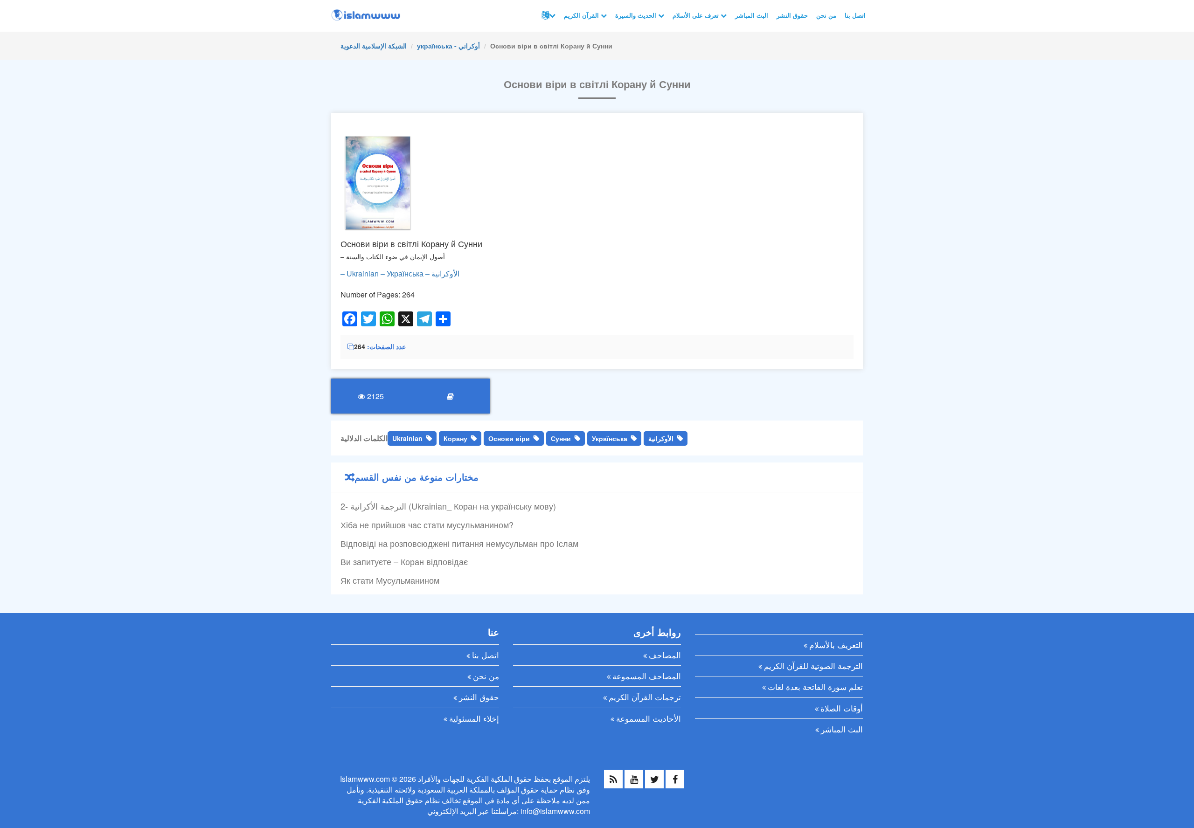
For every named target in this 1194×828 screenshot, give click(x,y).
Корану (455, 438)
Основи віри (509, 438)
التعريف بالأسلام (836, 644)
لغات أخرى (547, 15)
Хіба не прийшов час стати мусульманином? (427, 524)
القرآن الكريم (582, 15)
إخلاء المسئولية (474, 718)
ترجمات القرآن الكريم (645, 697)
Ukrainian (407, 438)
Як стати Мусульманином (389, 580)
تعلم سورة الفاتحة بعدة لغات (815, 686)
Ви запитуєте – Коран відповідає (404, 561)
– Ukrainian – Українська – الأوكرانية (399, 273)
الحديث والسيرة (636, 15)
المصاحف (665, 655)
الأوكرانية (660, 438)
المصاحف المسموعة (646, 676)
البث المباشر (751, 15)
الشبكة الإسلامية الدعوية (373, 45)
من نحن (826, 15)
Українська (609, 438)
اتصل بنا (855, 15)
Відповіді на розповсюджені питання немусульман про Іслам (459, 543)
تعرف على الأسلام (697, 15)
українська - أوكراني (448, 45)
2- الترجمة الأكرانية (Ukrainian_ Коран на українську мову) (448, 506)
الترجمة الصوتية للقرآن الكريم (813, 665)
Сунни (561, 438)
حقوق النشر (792, 15)
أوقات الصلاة (841, 708)
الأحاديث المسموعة (648, 718)
